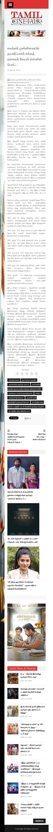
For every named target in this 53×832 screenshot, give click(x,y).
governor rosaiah (29, 380)
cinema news (14, 380)
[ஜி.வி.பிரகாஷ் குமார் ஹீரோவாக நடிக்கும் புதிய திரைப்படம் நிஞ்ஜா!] (12, 711)
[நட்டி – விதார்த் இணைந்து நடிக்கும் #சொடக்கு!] (12, 678)
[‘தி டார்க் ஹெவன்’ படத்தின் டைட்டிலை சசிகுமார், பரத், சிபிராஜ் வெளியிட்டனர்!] (24, 519)
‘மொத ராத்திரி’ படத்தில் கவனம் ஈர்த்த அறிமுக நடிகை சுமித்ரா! (32, 807)
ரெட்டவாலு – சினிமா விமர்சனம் (39, 436)
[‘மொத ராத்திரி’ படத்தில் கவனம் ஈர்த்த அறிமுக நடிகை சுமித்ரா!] (12, 808)
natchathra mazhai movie (19, 384)
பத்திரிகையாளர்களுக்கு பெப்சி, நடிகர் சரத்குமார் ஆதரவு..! (14, 438)
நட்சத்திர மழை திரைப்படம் (19, 411)
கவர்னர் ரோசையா (16, 398)
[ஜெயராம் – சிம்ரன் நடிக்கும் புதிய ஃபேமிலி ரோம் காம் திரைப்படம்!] (12, 749)
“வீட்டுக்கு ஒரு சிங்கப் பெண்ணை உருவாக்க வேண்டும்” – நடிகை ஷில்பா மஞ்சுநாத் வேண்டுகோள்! (21, 585)
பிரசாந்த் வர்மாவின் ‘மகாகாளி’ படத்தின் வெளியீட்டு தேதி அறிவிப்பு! (32, 692)
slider (38, 393)
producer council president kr (20, 393)
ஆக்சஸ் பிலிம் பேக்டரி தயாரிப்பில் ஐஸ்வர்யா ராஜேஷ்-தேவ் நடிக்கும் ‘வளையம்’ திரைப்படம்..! (20, 495)
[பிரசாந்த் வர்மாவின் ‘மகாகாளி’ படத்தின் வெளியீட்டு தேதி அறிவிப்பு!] (12, 693)
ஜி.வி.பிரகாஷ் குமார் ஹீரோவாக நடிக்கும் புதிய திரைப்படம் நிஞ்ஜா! (33, 709)
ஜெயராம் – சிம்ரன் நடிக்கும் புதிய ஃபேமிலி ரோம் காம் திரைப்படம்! (31, 748)
